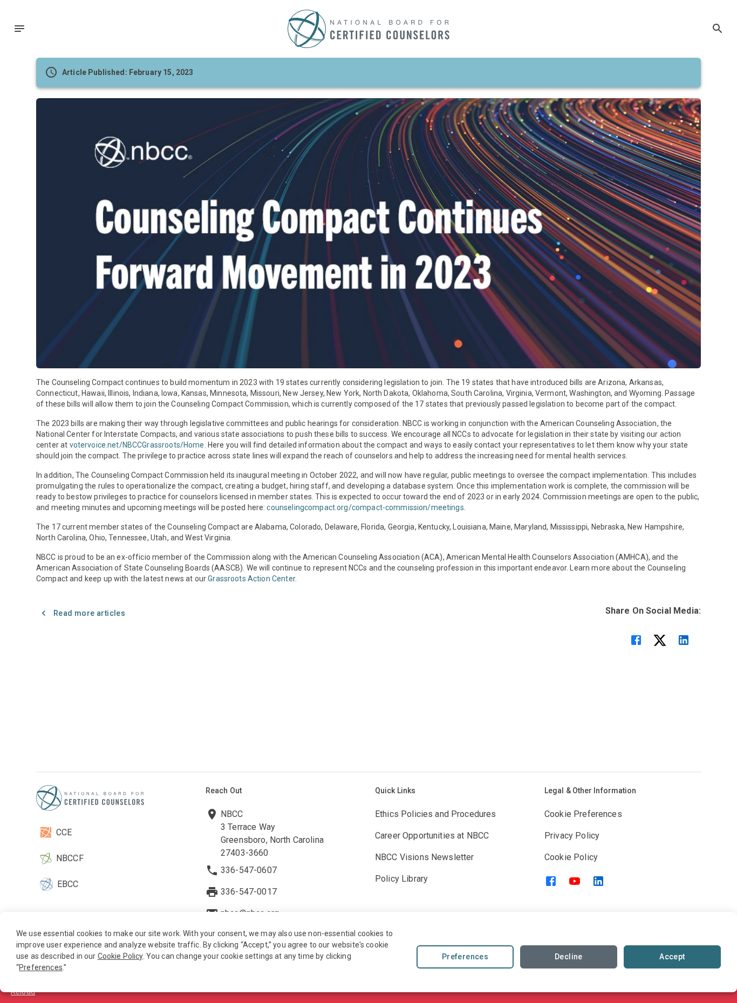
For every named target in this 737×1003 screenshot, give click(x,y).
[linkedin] (684, 640)
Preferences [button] (41, 967)
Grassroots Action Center (251, 578)
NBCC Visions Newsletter (424, 857)
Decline (569, 956)
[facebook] (636, 640)
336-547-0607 (249, 870)
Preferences (465, 956)
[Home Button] (368, 29)
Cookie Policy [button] (120, 956)
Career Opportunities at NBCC (432, 835)
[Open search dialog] (718, 29)
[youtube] (575, 881)
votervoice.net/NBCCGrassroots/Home (137, 445)
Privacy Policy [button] (571, 835)
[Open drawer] (19, 29)
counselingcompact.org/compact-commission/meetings (365, 507)
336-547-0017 (249, 892)
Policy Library (401, 879)
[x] (660, 640)
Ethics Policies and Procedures (435, 814)
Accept (672, 956)
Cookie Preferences (583, 814)
